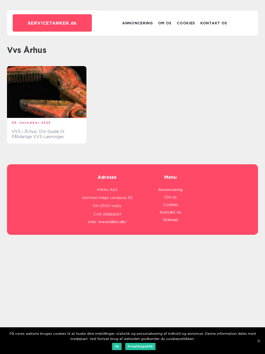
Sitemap (170, 219)
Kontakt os (213, 23)
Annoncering (137, 23)
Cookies (186, 23)
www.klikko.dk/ (112, 222)
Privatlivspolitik (140, 346)
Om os (165, 23)
